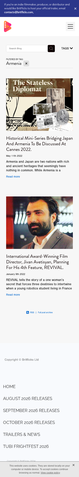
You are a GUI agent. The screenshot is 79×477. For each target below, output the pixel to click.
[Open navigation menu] (70, 26)
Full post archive (45, 312)
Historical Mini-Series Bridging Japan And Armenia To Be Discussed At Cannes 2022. (39, 144)
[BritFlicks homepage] (33, 26)
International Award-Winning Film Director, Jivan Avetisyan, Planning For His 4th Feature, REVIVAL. (37, 262)
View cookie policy (50, 472)
